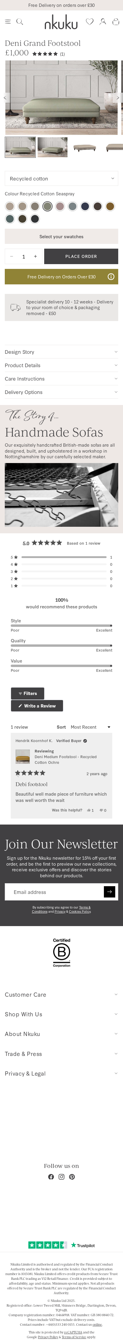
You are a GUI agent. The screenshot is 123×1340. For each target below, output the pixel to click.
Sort (62, 727)
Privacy (60, 911)
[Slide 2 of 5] (52, 147)
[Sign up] (109, 892)
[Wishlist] (89, 21)
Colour (39, 194)
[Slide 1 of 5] (20, 147)
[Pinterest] (72, 1176)
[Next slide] (118, 98)
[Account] (102, 21)
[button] (61, 557)
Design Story (19, 351)
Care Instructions (24, 378)
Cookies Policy (79, 911)
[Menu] (8, 21)
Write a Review (43, 707)
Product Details (22, 365)
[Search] (19, 21)
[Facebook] (51, 1176)
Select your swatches (61, 236)
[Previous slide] (5, 98)
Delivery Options (23, 391)
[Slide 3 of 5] (85, 147)
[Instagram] (61, 1176)
